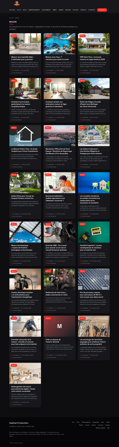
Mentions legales (100, 428)
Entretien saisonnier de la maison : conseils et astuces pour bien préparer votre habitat (24, 341)
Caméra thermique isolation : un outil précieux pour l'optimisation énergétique (22, 294)
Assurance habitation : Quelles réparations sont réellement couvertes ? (55, 198)
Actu (19, 10)
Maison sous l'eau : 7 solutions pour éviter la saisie (57, 58)
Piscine (75, 10)
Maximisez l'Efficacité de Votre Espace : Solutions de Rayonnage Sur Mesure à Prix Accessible (59, 151)
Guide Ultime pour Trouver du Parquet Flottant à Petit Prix (22, 197)
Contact (102, 10)
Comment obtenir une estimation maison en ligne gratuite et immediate (56, 104)
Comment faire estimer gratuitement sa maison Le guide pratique (20, 104)
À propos (91, 10)
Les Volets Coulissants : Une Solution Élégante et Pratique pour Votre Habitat (91, 151)
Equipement (46, 10)
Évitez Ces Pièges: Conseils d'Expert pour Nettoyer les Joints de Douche (90, 104)
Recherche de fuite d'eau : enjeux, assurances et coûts (57, 293)
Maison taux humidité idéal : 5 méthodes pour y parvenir (22, 58)
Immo (55, 10)
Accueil (12, 10)
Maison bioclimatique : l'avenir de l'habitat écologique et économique (21, 247)
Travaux (83, 10)
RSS (108, 428)
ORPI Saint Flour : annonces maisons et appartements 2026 (92, 58)
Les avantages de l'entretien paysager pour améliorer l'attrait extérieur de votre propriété (93, 341)
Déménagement (34, 10)
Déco (25, 10)
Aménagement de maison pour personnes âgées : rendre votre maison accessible (23, 389)
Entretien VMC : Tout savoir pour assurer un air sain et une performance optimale (56, 247)
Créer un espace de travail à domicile (53, 340)
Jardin (61, 10)
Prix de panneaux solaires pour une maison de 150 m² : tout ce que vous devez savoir (91, 294)
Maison (68, 10)
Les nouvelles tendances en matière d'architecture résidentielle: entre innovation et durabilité (90, 199)
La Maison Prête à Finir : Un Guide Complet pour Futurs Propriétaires (24, 150)
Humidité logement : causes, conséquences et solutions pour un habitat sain (91, 247)
